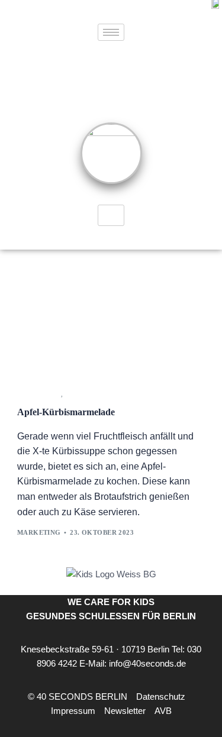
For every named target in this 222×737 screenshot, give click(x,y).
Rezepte (80, 394)
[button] (184, 704)
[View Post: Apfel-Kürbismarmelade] (111, 317)
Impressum (73, 711)
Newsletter (125, 711)
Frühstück (39, 394)
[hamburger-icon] (111, 32)
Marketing (39, 532)
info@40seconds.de (147, 663)
